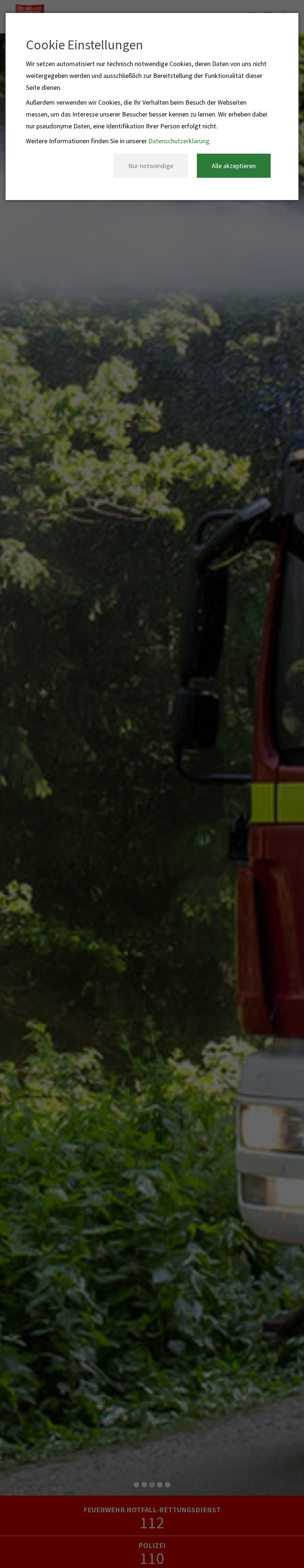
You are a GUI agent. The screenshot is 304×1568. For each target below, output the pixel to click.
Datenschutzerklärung (178, 141)
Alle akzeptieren (234, 165)
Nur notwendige (150, 165)
